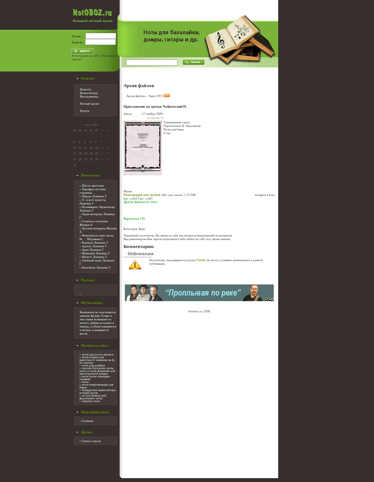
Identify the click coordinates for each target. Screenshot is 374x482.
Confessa (87, 421)
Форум (84, 110)
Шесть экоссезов (92, 185)
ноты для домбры (93, 365)
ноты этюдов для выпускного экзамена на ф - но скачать (97, 359)
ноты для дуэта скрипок (97, 354)
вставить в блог (265, 194)
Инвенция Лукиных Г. (96, 253)
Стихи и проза (91, 441)
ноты (85, 381)
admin (137, 113)
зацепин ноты (91, 401)
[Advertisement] (297, 82)
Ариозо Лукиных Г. (94, 246)
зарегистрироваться (166, 239)
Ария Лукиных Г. (93, 249)
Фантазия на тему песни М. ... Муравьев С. (96, 237)
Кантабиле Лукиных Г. (96, 267)
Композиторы (89, 93)
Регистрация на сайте (86, 55)
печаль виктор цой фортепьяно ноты (92, 397)
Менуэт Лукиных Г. (95, 256)
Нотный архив (89, 103)
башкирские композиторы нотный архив (97, 391)
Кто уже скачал (172, 194)
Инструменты (89, 96)
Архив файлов (135, 96)
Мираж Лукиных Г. (94, 196)
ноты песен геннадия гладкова (94, 378)
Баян (142, 228)
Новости (85, 89)
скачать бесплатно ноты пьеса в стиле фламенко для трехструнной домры (97, 370)
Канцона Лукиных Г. (95, 242)
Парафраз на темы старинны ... (92, 190)
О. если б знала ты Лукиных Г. (92, 201)
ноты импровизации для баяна (96, 386)
